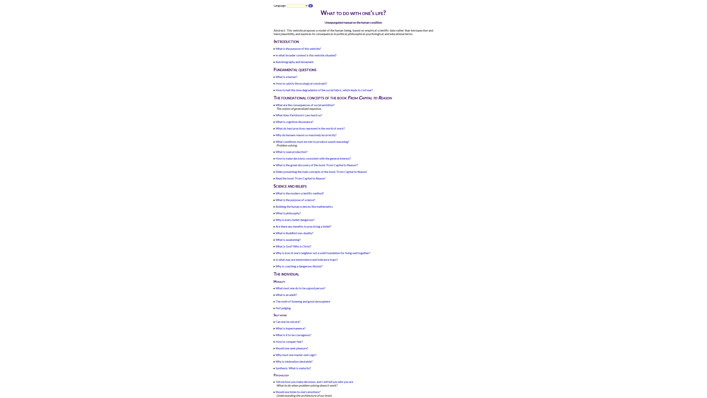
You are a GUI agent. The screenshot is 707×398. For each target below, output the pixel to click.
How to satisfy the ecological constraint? (301, 83)
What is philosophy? (288, 213)
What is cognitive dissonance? (294, 121)
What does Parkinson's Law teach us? (299, 115)
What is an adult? (286, 294)
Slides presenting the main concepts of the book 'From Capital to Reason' (321, 171)
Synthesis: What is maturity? (293, 368)
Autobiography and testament (295, 62)
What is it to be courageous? (293, 335)
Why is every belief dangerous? (295, 219)
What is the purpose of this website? (298, 48)
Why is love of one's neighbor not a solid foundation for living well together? (323, 253)
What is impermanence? (291, 328)
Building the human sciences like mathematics (304, 206)
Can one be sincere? (288, 321)
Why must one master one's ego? (296, 355)
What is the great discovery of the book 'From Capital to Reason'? (317, 165)
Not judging (283, 308)
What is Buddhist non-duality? (294, 233)
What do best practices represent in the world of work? (310, 128)
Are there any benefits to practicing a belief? (303, 226)
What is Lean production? (291, 151)
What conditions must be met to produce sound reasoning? (312, 141)
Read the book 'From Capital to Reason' (301, 178)
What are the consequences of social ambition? (305, 105)
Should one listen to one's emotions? (298, 392)
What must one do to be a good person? (300, 288)
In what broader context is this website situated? (306, 55)
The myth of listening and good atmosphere (303, 301)
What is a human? (286, 76)
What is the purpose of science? (295, 200)
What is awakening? (288, 239)
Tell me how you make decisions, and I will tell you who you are (314, 381)
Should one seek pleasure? (292, 348)
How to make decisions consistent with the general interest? (313, 158)
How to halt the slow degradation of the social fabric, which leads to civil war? (324, 90)
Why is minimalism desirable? (294, 361)
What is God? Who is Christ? (293, 246)
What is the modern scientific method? (300, 193)
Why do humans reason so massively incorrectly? (306, 135)
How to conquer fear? (289, 341)
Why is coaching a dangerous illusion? (299, 266)
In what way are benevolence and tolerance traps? (307, 259)
